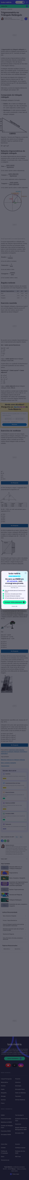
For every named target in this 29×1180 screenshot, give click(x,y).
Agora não (14, 606)
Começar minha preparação (13, 602)
